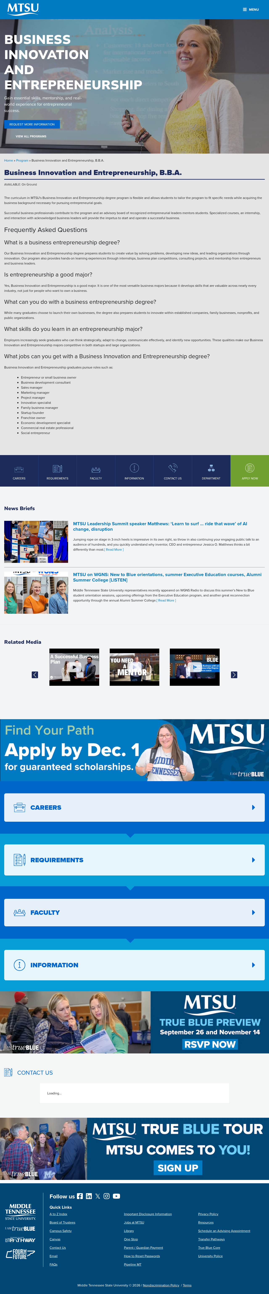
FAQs (53, 1264)
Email (54, 1256)
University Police (210, 1256)
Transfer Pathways (211, 1239)
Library (129, 1230)
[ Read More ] (114, 549)
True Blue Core (209, 1247)
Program (22, 160)
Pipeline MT (132, 1264)
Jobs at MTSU (134, 1222)
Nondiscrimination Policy (161, 1285)
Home (8, 160)
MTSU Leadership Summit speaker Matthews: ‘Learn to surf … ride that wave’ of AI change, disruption (160, 526)
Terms (187, 1285)
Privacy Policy (208, 1214)
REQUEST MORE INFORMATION (32, 124)
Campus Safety (61, 1230)
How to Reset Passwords (142, 1256)
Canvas (55, 1239)
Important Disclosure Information (148, 1214)
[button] (34, 675)
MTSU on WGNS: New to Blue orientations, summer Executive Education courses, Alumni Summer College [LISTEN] (167, 577)
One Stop (131, 1239)
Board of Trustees (62, 1222)
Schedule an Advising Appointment (224, 1230)
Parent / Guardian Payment (143, 1247)
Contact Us (58, 1247)
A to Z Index (58, 1214)
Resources (206, 1222)
